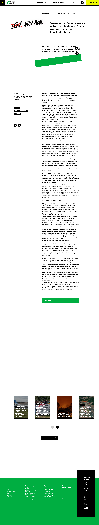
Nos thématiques (66, 486)
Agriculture (64, 492)
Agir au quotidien (47, 491)
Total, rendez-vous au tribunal (30, 488)
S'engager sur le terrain (49, 489)
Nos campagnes (58, 2)
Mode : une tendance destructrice (30, 494)
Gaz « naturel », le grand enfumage (30, 491)
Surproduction (65, 491)
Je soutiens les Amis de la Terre (12, 502)
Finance (64, 494)
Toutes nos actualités (49, 438)
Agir (72, 2)
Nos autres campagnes (30, 499)
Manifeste (9, 489)
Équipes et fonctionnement (10, 496)
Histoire (9, 487)
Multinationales (65, 496)
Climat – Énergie (65, 489)
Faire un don (46, 487)
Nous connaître (41, 2)
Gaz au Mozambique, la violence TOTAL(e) (30, 497)
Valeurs (8, 493)
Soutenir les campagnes (49, 493)
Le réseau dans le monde (12, 498)
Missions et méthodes (12, 491)
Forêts (63, 498)
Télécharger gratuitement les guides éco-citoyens (49, 499)
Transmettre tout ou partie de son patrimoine (49, 496)
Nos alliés (9, 500)
